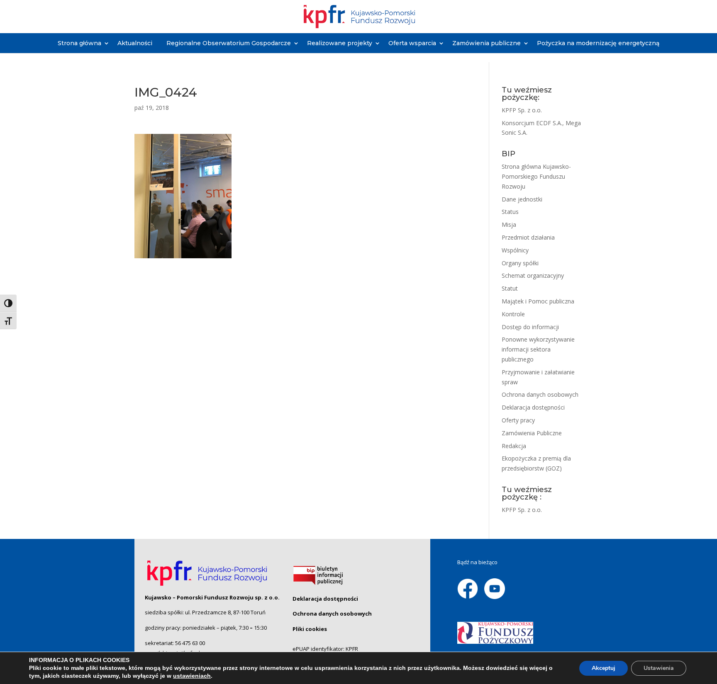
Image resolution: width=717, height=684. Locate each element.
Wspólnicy (515, 250)
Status (510, 212)
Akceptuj (603, 668)
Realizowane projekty (339, 43)
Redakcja (514, 446)
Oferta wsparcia (412, 43)
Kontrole (513, 314)
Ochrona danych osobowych (540, 394)
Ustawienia (659, 668)
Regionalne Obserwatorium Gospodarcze (228, 43)
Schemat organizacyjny (533, 275)
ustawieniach (192, 675)
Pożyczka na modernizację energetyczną (598, 43)
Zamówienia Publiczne (532, 433)
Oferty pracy (518, 420)
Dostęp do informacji (530, 327)
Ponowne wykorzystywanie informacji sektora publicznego (538, 349)
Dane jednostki (522, 199)
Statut (510, 288)
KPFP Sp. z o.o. (522, 110)
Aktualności (134, 43)
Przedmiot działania (528, 237)
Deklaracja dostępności (533, 407)
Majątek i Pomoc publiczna (538, 301)
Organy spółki (520, 263)
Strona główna (79, 43)
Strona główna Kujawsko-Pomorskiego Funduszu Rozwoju (536, 176)
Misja (509, 224)
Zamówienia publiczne (486, 43)
